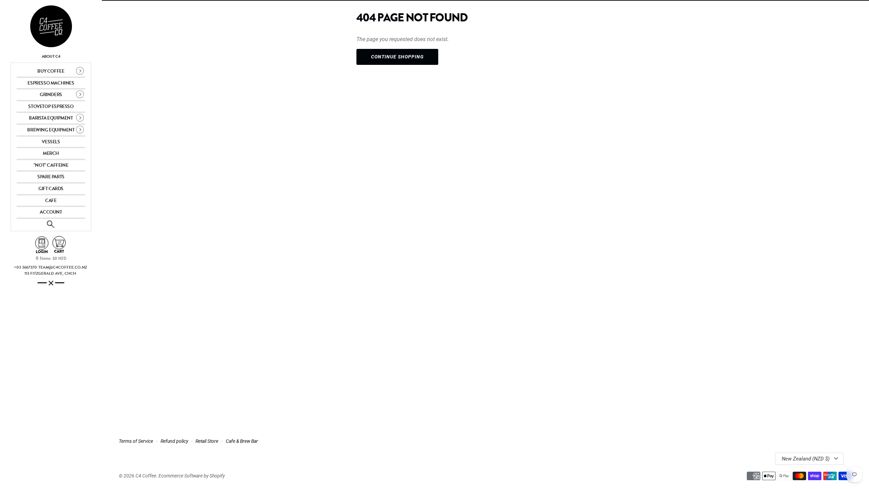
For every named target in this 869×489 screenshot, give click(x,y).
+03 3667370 (25, 267)
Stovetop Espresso (50, 106)
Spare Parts (50, 176)
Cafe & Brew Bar (242, 441)
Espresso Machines (50, 83)
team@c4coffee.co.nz (62, 267)
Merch (51, 153)
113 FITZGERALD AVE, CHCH (50, 273)
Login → (42, 245)
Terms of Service (136, 441)
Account (51, 212)
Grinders (51, 94)
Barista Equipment (51, 118)
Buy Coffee (50, 71)
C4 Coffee (145, 475)
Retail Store (207, 441)
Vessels (51, 141)
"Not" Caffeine (51, 165)
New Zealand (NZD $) (806, 459)
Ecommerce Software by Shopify (192, 475)
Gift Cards (50, 188)
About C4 (51, 56)
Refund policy (174, 441)
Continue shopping (397, 56)
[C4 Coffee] (51, 26)
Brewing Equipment (50, 129)
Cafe (50, 200)
